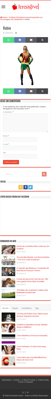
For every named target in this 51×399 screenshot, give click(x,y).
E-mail (6, 144)
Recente (5, 308)
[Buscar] (44, 174)
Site (4, 153)
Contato (16, 380)
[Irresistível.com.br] (25, 6)
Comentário (8, 112)
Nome (6, 136)
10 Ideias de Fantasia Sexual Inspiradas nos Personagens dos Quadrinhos (21, 18)
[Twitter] (30, 187)
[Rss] (20, 187)
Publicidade (6, 380)
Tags (37, 308)
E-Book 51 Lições (28, 380)
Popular (15, 308)
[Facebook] (25, 187)
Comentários (26, 308)
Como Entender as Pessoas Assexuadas (32, 336)
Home (4, 17)
